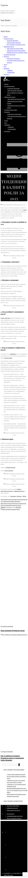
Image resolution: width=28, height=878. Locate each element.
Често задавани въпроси (14, 818)
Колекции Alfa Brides (12, 40)
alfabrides (3, 507)
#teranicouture (11, 72)
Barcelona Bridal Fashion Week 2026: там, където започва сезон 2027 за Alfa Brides (17, 790)
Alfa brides (18, 507)
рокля (25, 210)
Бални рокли (16, 499)
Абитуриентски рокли (7, 499)
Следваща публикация (7, 751)
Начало (6, 36)
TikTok (24, 496)
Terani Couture (8, 358)
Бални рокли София (8, 501)
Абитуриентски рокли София (15, 48)
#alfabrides (10, 70)
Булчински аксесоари (9, 54)
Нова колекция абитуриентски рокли (11, 505)
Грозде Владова (9, 470)
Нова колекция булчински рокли (13, 630)
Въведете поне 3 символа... (8, 10)
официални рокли (19, 491)
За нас (5, 64)
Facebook (18, 496)
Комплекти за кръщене (13, 58)
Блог (5, 66)
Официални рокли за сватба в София (17, 52)
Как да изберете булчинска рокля (16, 44)
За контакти (10, 814)
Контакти (6, 74)
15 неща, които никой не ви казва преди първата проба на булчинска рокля (16, 776)
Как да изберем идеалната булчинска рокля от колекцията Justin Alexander (12, 758)
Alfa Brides (13, 354)
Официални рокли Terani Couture (16, 50)
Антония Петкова (10, 467)
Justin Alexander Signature (14, 42)
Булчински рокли (8, 38)
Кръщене (6, 56)
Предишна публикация (7, 626)
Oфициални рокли (9, 46)
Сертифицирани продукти (15, 816)
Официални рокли (12, 808)
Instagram (6, 68)
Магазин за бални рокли (19, 503)
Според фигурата (5, 318)
